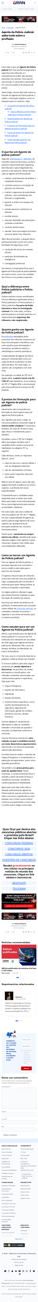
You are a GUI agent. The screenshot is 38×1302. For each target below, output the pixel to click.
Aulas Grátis (25, 1195)
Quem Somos (6, 1149)
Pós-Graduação (7, 1200)
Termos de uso (19, 1262)
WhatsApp (25, 1155)
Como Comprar (7, 1155)
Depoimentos (25, 1185)
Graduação (5, 1197)
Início (3, 27)
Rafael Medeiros (20, 44)
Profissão (10, 27)
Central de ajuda (27, 1149)
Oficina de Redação (8, 1216)
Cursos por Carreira (8, 1207)
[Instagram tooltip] (23, 1271)
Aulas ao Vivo (25, 1192)
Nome (4, 1111)
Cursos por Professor (9, 1213)
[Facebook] (30, 1271)
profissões (8, 336)
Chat (24, 1152)
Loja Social (5, 1158)
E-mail (4, 1119)
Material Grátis (26, 1189)
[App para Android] (16, 1271)
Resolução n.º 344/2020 (21, 159)
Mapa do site (19, 1265)
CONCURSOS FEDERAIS (19, 843)
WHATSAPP (19, 883)
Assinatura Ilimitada (8, 1185)
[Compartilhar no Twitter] (26, 53)
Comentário (6, 1086)
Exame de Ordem (7, 1194)
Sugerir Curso (25, 1198)
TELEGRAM (19, 888)
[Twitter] (34, 1271)
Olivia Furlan (6, 973)
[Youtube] (19, 1271)
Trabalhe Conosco (8, 1173)
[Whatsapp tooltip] (27, 1271)
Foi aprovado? (27, 1176)
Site (3, 1126)
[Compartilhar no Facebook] (23, 53)
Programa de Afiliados (9, 1170)
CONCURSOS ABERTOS (19, 854)
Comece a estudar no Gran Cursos (19, 906)
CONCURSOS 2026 (19, 849)
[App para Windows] (5, 1271)
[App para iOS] (12, 1271)
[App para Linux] (9, 1271)
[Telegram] (19, 1274)
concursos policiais (25, 608)
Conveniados (6, 1167)
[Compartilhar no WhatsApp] (31, 53)
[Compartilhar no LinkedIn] (28, 53)
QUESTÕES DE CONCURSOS (19, 860)
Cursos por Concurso (9, 1203)
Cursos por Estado (8, 1210)
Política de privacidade (19, 1259)
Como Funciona (7, 1152)
